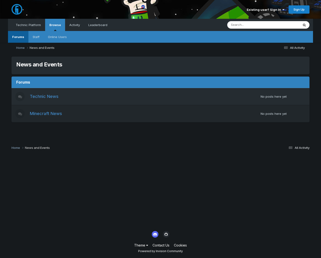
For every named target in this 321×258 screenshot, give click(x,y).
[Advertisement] (153, 192)
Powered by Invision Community (160, 251)
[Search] (304, 25)
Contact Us (161, 245)
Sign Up (299, 9)
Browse (55, 25)
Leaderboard (97, 25)
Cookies (180, 245)
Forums (18, 37)
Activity (74, 25)
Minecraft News (46, 113)
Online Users (57, 37)
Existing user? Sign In (264, 10)
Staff (36, 37)
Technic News (44, 96)
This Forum (285, 25)
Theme (140, 245)
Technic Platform (28, 25)
